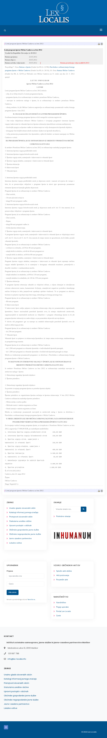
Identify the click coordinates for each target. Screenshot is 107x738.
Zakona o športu (25, 67)
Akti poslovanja (62, 575)
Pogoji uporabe (62, 607)
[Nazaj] (102, 44)
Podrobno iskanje (63, 516)
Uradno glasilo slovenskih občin (22, 508)
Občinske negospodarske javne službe (25, 534)
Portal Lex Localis (63, 611)
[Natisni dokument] (99, 44)
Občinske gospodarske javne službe (24, 530)
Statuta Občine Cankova (66, 70)
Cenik (58, 615)
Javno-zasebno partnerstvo (20, 538)
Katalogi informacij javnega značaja (23, 512)
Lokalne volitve (15, 543)
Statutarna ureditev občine (20, 521)
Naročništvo (61, 602)
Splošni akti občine (64, 571)
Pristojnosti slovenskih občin (20, 517)
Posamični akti (62, 579)
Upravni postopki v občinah (20, 525)
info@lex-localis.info (17, 659)
